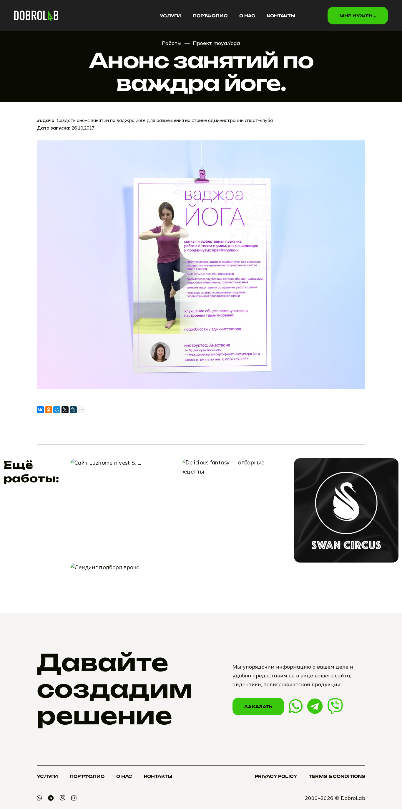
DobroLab (353, 798)
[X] (65, 409)
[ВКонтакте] (40, 409)
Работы (172, 43)
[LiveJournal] (73, 409)
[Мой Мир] (56, 409)
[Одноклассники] (48, 409)
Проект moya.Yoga (216, 43)
